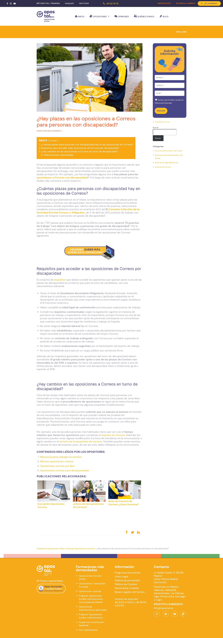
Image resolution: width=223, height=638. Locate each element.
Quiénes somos (145, 16)
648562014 (176, 604)
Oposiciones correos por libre (57, 466)
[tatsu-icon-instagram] (11, 3)
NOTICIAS (84, 3)
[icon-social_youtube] (175, 614)
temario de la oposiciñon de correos (80, 441)
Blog (165, 16)
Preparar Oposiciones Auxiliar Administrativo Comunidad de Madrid (91, 599)
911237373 (160, 604)
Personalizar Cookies (127, 588)
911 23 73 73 (112, 3)
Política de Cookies (126, 584)
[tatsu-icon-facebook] (7, 3)
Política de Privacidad (163, 103)
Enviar (161, 110)
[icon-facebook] (157, 614)
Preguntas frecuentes (127, 572)
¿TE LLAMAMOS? (211, 3)
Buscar (155, 127)
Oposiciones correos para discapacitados (64, 470)
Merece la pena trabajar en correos (61, 457)
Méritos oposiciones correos (57, 461)
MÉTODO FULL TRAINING (48, 3)
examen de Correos (113, 435)
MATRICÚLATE (164, 3)
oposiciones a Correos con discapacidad (62, 177)
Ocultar (53, 140)
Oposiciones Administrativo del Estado (93, 608)
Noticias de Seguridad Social (166, 163)
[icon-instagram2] (166, 614)
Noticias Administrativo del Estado (168, 151)
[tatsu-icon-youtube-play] (15, 3)
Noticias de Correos (163, 167)
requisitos (60, 279)
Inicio (81, 16)
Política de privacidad (127, 580)
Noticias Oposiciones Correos (81, 548)
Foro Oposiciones (88, 629)
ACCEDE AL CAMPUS (185, 3)
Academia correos (162, 122)
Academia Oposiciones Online (51, 548)
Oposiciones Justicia (90, 591)
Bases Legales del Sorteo (130, 592)
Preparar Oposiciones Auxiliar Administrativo (91, 616)
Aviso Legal (121, 576)
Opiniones (123, 16)
